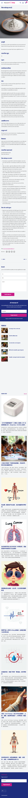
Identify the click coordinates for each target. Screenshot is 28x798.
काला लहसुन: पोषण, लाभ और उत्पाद (14, 328)
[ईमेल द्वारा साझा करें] (14, 252)
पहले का (4, 259)
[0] (25, 2)
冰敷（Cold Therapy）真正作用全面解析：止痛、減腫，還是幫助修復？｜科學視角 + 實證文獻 (13, 715)
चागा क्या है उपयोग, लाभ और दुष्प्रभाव (14, 342)
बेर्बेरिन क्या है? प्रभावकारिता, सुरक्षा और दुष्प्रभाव (16, 350)
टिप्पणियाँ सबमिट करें (8, 294)
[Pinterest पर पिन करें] (9, 252)
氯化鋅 (11, 248)
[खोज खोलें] (20, 2)
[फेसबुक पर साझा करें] (7, 252)
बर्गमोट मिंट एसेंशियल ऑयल (13, 335)
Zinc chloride (7, 248)
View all (25, 393)
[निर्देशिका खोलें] (2, 2)
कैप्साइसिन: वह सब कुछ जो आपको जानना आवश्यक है (17, 357)
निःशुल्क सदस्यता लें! (14, 315)
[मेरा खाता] (23, 2)
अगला (24, 259)
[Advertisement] (14, 379)
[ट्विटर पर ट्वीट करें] (12, 252)
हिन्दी (2, 790)
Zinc (4, 248)
